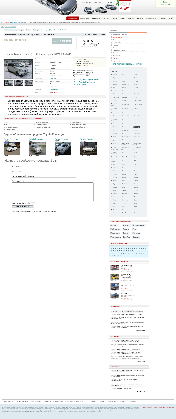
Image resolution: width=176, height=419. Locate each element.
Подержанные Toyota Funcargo (125, 407)
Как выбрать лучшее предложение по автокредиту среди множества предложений (125, 341)
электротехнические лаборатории (128, 64)
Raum (123, 180)
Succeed (115, 196)
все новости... (140, 330)
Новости (78, 401)
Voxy (135, 206)
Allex (123, 74)
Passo (135, 167)
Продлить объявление (119, 40)
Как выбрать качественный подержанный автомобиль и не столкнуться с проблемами (127, 357)
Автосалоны (59, 401)
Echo (123, 123)
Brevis (124, 87)
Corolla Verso (126, 109)
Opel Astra (124, 293)
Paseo (123, 167)
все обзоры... (141, 391)
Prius (135, 174)
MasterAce (125, 156)
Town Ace (125, 200)
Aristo (135, 78)
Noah (123, 164)
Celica (135, 97)
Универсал (115, 237)
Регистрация (165, 4)
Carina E (136, 94)
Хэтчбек (126, 237)
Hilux (114, 136)
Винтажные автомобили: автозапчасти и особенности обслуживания (127, 371)
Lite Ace (124, 152)
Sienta (114, 190)
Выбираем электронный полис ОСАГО (128, 349)
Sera (123, 187)
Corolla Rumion (135, 109)
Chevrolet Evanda (127, 284)
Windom (124, 209)
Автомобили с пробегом (120, 34)
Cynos (136, 119)
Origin (114, 167)
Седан (113, 225)
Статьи (86, 401)
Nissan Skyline (125, 274)
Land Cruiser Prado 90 (136, 143)
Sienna (136, 187)
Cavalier (124, 97)
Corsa (123, 112)
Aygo (135, 84)
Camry (124, 90)
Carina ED (116, 97)
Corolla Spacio (114, 109)
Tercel (114, 200)
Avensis (115, 84)
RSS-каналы (116, 55)
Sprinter (124, 193)
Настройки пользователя (120, 53)
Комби (125, 229)
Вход (165, 2)
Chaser (115, 100)
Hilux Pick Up (126, 136)
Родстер (136, 233)
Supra (123, 196)
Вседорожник (138, 225)
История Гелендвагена (124, 388)
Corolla (124, 100)
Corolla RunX (138, 104)
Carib (114, 94)
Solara (136, 90)
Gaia (114, 130)
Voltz (123, 206)
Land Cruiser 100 (114, 148)
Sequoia (115, 187)
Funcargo (35, 30)
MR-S (135, 160)
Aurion (115, 81)
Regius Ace (125, 184)
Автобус (126, 225)
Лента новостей (147, 407)
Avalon (136, 81)
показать (85, 65)
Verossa (124, 203)
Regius (115, 184)
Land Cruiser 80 (114, 153)
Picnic (114, 171)
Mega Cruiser (113, 160)
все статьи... (141, 361)
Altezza (124, 78)
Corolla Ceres (138, 100)
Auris (123, 81)
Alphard (115, 78)
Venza (114, 203)
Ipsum (114, 140)
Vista (135, 203)
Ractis (114, 180)
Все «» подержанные (86, 80)
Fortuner (124, 127)
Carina (124, 94)
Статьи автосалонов (159, 407)
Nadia (114, 164)
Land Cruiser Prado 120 (125, 143)
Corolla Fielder (114, 104)
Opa (135, 164)
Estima (136, 123)
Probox (115, 177)
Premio (115, 174)
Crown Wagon (114, 120)
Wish (135, 209)
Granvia (136, 130)
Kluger (115, 143)
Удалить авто (117, 42)
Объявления (69, 401)
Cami (114, 90)
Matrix (136, 156)
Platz (123, 171)
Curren (124, 119)
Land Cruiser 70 (136, 148)
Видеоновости (8, 401)
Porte (135, 171)
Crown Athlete (126, 116)
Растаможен (54, 89)
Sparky (115, 193)
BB (114, 87)
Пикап (125, 233)
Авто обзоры (170, 407)
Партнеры (102, 401)
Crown (115, 116)
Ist (134, 140)
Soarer (124, 190)
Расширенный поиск (119, 50)
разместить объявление (75, 408)
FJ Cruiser (115, 127)
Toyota (28, 30)
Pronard (136, 177)
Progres (124, 177)
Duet (114, 123)
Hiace (123, 133)
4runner (115, 74)
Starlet (136, 193)
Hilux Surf (137, 136)
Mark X (115, 156)
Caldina (136, 87)
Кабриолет (115, 229)
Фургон (136, 237)
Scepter (136, 184)
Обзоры (93, 401)
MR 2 (123, 160)
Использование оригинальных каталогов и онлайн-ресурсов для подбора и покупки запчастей (127, 345)
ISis (123, 140)
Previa (124, 174)
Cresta (135, 112)
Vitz (114, 206)
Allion (136, 74)
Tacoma (136, 196)
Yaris (114, 213)
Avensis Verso (126, 84)
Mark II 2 (136, 152)
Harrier (115, 133)
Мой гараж (116, 58)
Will (114, 209)
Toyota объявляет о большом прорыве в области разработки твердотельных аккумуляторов (127, 310)
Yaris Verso (125, 213)
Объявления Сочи (133, 401)
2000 (51, 71)
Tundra (136, 200)
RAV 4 (136, 180)
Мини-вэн (53, 78)
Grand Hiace (125, 130)
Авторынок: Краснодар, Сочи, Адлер (82, 7)
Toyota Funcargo (11, 139)
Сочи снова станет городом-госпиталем (129, 314)
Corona (115, 112)
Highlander (137, 133)
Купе (134, 229)
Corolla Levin (126, 104)
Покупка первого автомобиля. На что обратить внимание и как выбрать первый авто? (125, 353)
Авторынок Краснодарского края (13, 30)
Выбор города (117, 47)
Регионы (115, 45)
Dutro (135, 213)
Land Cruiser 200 (125, 148)
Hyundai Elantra (126, 265)
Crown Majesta (138, 116)
